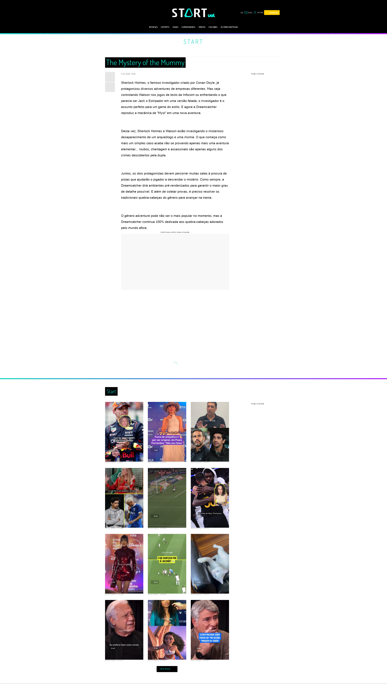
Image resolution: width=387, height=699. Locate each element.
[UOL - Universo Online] (211, 15)
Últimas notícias (229, 27)
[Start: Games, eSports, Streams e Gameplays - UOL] (190, 12)
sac (242, 12)
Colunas (213, 27)
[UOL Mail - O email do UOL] (248, 12)
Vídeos (202, 27)
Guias (175, 27)
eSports (165, 27)
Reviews (153, 27)
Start (193, 41)
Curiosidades (188, 27)
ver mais (165, 669)
